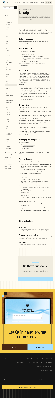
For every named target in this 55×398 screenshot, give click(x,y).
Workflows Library (44, 370)
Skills (36, 358)
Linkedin (37, 379)
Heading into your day (37, 362)
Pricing (31, 2)
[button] (25, 2)
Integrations (17, 2)
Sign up (50, 358)
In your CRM (27, 362)
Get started (48, 2)
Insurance (38, 366)
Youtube (44, 379)
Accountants (49, 366)
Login (42, 2)
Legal (43, 366)
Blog (51, 370)
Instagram (49, 379)
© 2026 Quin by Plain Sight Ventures (13, 379)
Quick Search (20, 362)
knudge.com (22, 43)
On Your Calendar (48, 362)
